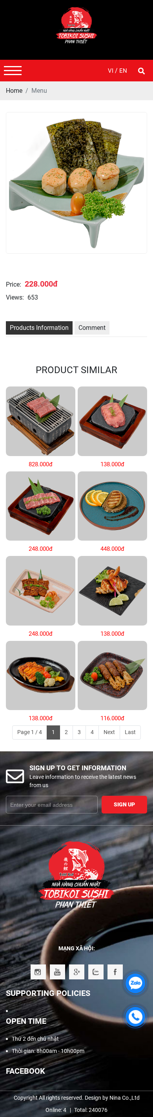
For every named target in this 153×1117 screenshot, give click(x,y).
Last (130, 732)
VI (111, 70)
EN (123, 70)
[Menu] (13, 70)
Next (109, 732)
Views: (15, 297)
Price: (13, 284)
